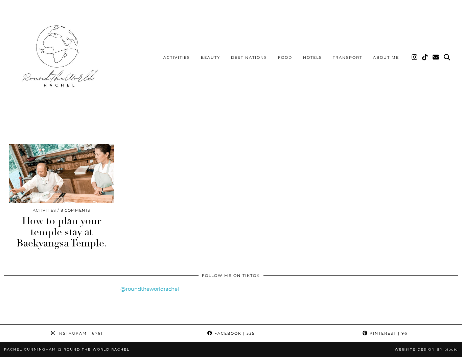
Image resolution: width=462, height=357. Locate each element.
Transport (347, 57)
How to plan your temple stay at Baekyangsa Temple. (62, 232)
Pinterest (388, 333)
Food (285, 57)
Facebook (234, 333)
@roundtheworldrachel (149, 289)
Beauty (210, 57)
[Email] (436, 57)
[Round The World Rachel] (58, 59)
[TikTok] (425, 57)
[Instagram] (415, 57)
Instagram (79, 333)
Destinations (249, 57)
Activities (176, 57)
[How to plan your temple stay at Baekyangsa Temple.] (61, 173)
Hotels (312, 57)
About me (386, 57)
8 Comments (75, 210)
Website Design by (426, 349)
